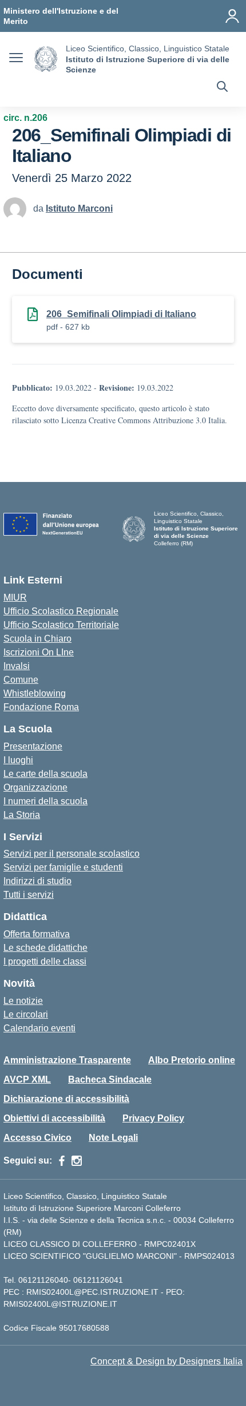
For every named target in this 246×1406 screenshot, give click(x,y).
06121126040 (43, 1280)
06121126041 (98, 1280)
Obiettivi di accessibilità (54, 1118)
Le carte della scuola (45, 774)
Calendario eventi (39, 1028)
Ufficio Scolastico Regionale (60, 611)
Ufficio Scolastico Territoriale (61, 625)
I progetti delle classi (44, 961)
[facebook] (62, 1161)
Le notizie (23, 1001)
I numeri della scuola (45, 801)
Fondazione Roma (41, 707)
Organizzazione (35, 787)
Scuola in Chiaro (37, 638)
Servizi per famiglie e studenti (63, 867)
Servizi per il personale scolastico (71, 853)
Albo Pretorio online (191, 1060)
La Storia (21, 815)
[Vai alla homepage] (45, 59)
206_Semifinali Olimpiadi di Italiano (121, 314)
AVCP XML (27, 1079)
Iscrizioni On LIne (38, 652)
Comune (20, 679)
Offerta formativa (36, 934)
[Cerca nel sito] (222, 87)
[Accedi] (232, 16)
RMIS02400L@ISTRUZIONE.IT (60, 1303)
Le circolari (25, 1014)
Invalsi (16, 666)
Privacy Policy (153, 1118)
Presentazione (32, 746)
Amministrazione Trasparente (67, 1060)
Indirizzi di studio (37, 881)
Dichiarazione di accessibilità (66, 1099)
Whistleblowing (34, 693)
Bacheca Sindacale (110, 1079)
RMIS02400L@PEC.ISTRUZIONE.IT (91, 1291)
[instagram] (77, 1161)
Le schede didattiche (45, 948)
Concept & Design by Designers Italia (166, 1361)
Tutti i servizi (28, 894)
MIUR (15, 597)
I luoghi (18, 760)
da (39, 208)
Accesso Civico (37, 1137)
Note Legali (113, 1137)
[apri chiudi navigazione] (16, 59)
